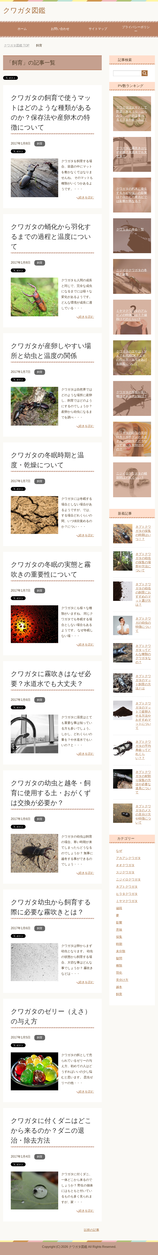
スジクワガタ (125, 872)
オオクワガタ (125, 865)
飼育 (39, 143)
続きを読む (86, 197)
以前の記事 (91, 1230)
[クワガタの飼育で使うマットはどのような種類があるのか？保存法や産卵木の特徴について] (34, 194)
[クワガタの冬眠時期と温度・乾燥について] (34, 531)
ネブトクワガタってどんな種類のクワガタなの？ (143, 654)
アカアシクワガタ (128, 858)
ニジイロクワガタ (128, 879)
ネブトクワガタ (127, 886)
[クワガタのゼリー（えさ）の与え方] (34, 1088)
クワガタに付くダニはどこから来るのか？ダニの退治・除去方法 (51, 1130)
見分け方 (122, 979)
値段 (119, 908)
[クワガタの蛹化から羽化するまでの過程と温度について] (34, 313)
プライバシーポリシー (136, 29)
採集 (119, 936)
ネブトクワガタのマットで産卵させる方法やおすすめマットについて (143, 715)
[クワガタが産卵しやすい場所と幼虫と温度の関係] (34, 422)
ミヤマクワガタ (127, 901)
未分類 (120, 951)
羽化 (119, 972)
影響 (119, 922)
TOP (19, 45)
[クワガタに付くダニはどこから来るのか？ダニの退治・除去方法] (34, 1207)
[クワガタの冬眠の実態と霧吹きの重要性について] (34, 641)
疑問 (119, 958)
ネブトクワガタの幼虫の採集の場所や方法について (143, 562)
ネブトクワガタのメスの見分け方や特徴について (143, 814)
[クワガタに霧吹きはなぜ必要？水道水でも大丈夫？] (34, 750)
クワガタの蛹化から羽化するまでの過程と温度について (51, 236)
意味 (119, 929)
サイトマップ (98, 28)
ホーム (22, 28)
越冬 (119, 987)
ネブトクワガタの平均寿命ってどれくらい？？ (143, 750)
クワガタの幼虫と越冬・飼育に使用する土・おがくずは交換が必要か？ (51, 792)
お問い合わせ (60, 28)
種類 (119, 965)
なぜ (119, 850)
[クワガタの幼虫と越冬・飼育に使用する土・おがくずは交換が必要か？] (34, 869)
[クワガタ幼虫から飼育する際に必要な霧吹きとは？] (34, 979)
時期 (119, 944)
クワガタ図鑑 (24, 10)
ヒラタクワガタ (127, 893)
